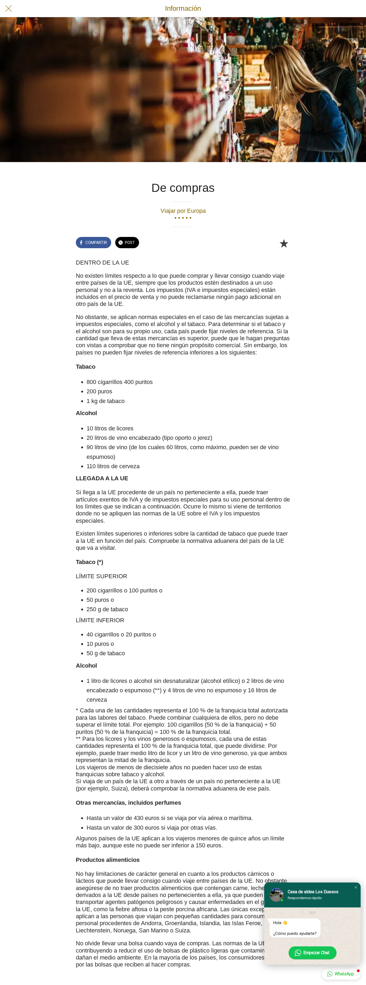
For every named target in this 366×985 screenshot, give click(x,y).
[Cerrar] (8, 8)
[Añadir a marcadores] (283, 243)
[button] (355, 887)
